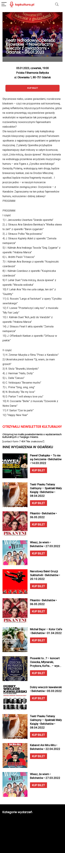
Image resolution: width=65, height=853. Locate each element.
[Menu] (4, 4)
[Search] (57, 4)
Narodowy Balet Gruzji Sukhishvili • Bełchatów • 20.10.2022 (45, 575)
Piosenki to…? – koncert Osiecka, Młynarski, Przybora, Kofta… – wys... (45, 662)
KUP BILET (38, 470)
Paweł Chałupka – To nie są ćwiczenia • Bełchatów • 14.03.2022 (46, 459)
